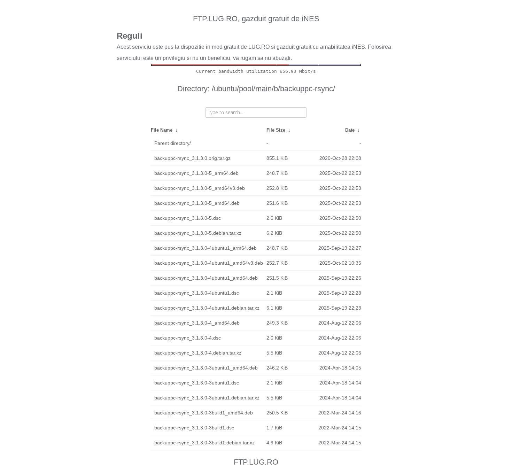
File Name (161, 130)
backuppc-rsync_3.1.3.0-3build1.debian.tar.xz (204, 442)
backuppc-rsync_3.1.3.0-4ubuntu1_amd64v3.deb (208, 263)
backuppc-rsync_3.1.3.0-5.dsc (187, 218)
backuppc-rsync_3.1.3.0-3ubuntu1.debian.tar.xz (206, 398)
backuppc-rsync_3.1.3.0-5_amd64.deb (197, 203)
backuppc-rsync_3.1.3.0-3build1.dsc (194, 427)
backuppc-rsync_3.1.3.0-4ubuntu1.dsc (196, 293)
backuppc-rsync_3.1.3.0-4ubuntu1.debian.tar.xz (206, 308)
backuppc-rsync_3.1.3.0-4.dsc (187, 338)
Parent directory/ (172, 143)
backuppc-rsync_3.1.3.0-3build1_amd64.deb (203, 412)
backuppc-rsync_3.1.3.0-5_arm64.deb (196, 173)
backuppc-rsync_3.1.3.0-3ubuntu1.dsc (196, 383)
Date (350, 130)
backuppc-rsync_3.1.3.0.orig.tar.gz (192, 158)
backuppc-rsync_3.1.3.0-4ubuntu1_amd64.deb (206, 278)
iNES (358, 47)
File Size (275, 130)
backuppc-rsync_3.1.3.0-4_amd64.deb (197, 323)
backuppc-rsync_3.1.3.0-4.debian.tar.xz (197, 353)
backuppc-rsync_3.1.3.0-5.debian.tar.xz (197, 233)
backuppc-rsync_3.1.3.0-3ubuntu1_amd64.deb (206, 368)
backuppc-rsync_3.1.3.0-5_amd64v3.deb (199, 188)
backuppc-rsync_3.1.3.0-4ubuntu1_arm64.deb (205, 248)
